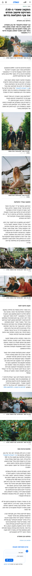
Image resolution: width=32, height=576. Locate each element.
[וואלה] (16, 2)
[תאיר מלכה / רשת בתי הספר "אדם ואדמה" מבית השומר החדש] (16, 133)
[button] (25, 2)
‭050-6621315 (8, 387)
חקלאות (28, 540)
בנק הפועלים (23, 540)
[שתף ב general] (3, 2)
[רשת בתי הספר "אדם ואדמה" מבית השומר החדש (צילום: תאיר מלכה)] (16, 48)
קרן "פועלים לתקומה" (22, 88)
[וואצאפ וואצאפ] (6, 2)
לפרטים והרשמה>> (19, 387)
